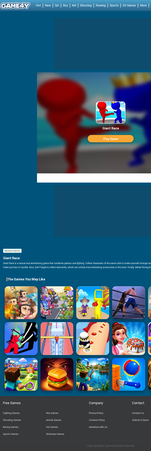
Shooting (86, 5)
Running (101, 5)
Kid (74, 5)
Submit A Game (140, 420)
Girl (57, 5)
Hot (38, 5)
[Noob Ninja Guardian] (21, 338)
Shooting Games (12, 420)
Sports (114, 5)
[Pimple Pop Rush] (92, 338)
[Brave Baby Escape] (21, 302)
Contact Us (138, 413)
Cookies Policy (97, 420)
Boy (65, 5)
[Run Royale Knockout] (92, 302)
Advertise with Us (98, 427)
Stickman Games (55, 434)
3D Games (129, 5)
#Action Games (12, 250)
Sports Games (10, 434)
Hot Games (52, 427)
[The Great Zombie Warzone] (57, 302)
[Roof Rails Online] (57, 338)
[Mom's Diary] (128, 338)
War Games (52, 413)
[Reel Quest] (92, 374)
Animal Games (53, 420)
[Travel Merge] (57, 374)
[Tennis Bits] (21, 374)
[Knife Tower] (128, 374)
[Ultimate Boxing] (128, 302)
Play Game (110, 138)
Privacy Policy (96, 413)
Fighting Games (11, 413)
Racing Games (10, 427)
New (48, 5)
